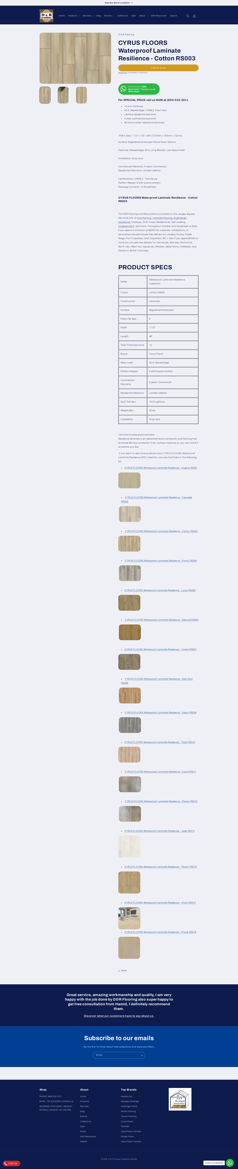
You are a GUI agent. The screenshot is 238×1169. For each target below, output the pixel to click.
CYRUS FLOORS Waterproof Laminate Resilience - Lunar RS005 (160, 590)
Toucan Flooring (128, 1116)
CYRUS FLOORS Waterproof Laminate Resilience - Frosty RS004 (160, 561)
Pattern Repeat (129, 371)
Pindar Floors (127, 1136)
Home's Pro (126, 1096)
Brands (83, 1116)
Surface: (123, 142)
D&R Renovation (88, 1136)
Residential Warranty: (130, 171)
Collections (85, 1121)
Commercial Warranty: (131, 166)
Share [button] (124, 971)
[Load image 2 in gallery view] (63, 95)
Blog (82, 1111)
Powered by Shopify (128, 1159)
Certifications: (126, 179)
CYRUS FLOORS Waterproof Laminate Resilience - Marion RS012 (161, 801)
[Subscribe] (142, 1055)
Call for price (158, 68)
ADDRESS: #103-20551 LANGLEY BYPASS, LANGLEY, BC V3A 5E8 (56, 1108)
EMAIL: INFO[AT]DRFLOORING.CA (56, 1101)
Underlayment (126, 226)
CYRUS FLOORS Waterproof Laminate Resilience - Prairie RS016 (160, 932)
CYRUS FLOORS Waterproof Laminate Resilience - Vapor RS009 (160, 712)
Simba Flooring (128, 1111)
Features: (151, 150)
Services (84, 1106)
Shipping (122, 73)
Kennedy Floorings (130, 1101)
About (83, 1131)
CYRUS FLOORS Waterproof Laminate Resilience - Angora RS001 (161, 468)
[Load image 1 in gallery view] (45, 95)
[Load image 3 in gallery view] (81, 95)
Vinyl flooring (144, 218)
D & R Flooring (114, 1159)
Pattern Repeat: (127, 183)
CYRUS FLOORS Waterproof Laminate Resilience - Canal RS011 (160, 772)
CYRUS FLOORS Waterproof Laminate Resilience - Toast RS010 (159, 742)
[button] (73, 16)
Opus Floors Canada (131, 1131)
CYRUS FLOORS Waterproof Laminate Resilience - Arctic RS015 (160, 902)
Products (84, 1101)
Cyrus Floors (127, 1121)
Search (83, 1141)
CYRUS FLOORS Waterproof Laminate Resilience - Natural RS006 (161, 620)
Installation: (125, 158)
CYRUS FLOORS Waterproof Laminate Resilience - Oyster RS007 (160, 649)
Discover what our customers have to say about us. (119, 1016)
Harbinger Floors (129, 1106)
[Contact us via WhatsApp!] (230, 1163)
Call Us (12, 1163)
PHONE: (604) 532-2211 (51, 1096)
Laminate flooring (162, 218)
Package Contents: (129, 187)
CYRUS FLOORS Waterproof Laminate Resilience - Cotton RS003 (161, 531)
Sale (82, 1126)
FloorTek (125, 1126)
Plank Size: (125, 136)
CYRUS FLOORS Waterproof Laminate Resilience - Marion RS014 (160, 867)
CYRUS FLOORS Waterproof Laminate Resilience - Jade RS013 (159, 831)
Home (83, 1096)
